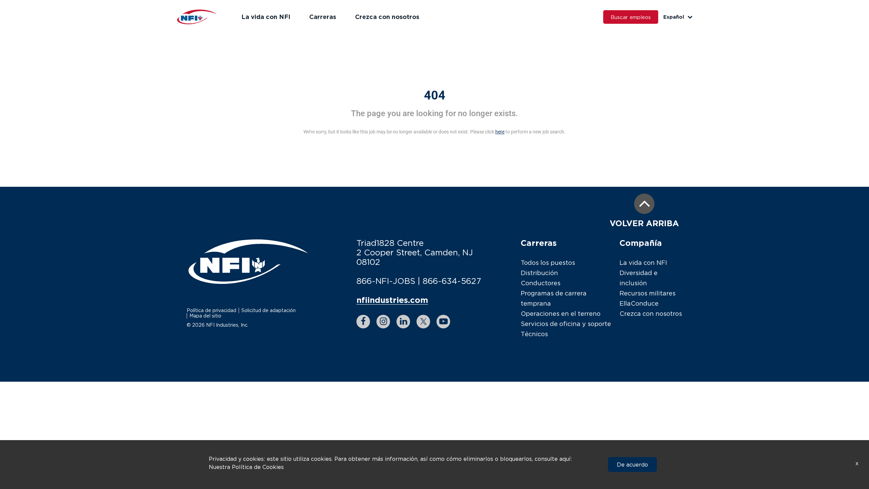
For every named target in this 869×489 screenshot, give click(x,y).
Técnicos (534, 334)
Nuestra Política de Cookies (246, 467)
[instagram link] (383, 321)
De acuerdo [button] (632, 464)
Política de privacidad (211, 310)
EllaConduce (639, 303)
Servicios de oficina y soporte (566, 324)
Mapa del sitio (205, 315)
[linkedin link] (403, 321)
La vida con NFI (265, 16)
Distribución (539, 273)
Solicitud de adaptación (268, 310)
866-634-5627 (452, 280)
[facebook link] (363, 321)
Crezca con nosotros (387, 16)
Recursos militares (648, 293)
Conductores (540, 283)
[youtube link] (443, 321)
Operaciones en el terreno (560, 313)
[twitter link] (423, 321)
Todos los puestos (548, 262)
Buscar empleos (631, 17)
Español (673, 17)
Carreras (322, 16)
